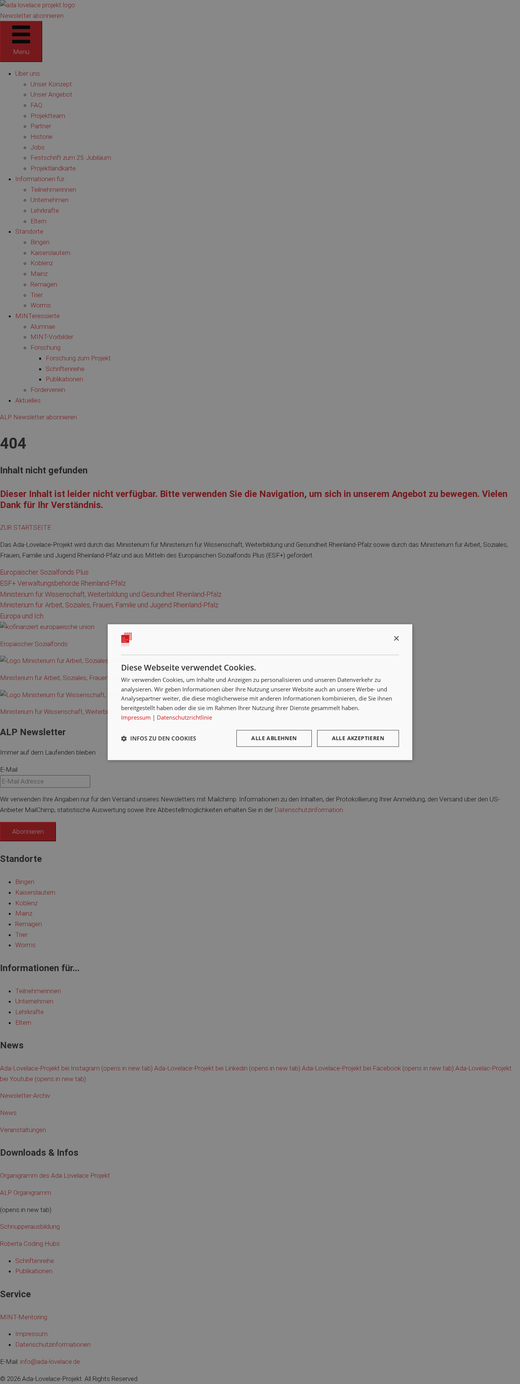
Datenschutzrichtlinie (184, 717)
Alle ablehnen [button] (274, 738)
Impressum (136, 717)
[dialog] (260, 692)
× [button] (396, 639)
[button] (158, 738)
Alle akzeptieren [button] (358, 738)
